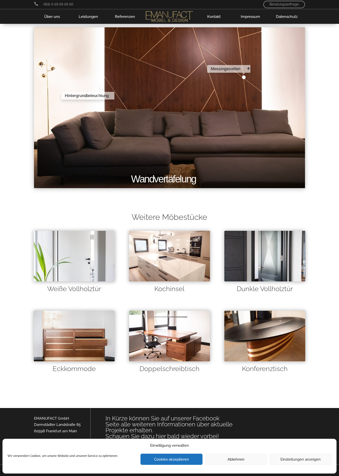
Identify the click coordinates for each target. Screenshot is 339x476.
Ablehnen (236, 459)
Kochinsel (169, 289)
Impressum (250, 16)
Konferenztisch (265, 369)
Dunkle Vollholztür (265, 289)
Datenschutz (287, 16)
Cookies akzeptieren (171, 459)
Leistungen (88, 16)
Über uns (52, 16)
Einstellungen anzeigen (300, 459)
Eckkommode (74, 369)
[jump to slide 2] (243, 77)
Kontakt (214, 16)
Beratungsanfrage (284, 4)
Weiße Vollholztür (74, 289)
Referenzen (125, 16)
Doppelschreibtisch (169, 369)
